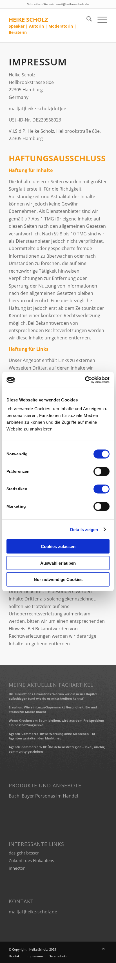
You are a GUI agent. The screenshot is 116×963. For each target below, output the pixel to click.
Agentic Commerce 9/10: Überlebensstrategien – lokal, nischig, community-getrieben (57, 749)
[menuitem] (86, 19)
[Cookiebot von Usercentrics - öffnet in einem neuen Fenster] (85, 380)
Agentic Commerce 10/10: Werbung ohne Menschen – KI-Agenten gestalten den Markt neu (52, 736)
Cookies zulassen (58, 546)
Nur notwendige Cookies (58, 579)
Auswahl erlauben (58, 562)
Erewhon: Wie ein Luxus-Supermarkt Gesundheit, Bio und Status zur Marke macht (53, 709)
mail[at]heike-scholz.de (33, 912)
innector (17, 868)
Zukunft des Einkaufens (31, 860)
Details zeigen (84, 529)
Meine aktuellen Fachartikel (51, 685)
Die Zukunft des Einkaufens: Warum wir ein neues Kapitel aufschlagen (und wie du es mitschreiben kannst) (53, 696)
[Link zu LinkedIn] (103, 948)
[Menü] (99, 19)
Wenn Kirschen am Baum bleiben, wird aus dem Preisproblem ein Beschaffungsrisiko (56, 722)
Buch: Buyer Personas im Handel (43, 796)
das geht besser (24, 853)
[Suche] (86, 19)
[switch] (101, 471)
